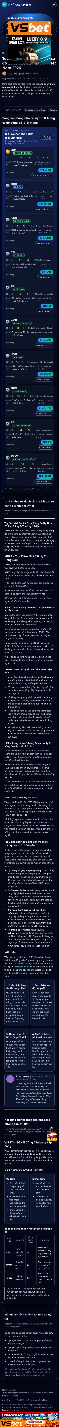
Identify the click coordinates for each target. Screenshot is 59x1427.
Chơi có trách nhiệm (39, 1400)
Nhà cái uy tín (7, 1400)
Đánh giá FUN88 (44, 243)
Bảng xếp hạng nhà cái (35, 110)
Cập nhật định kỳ (47, 137)
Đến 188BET (45, 204)
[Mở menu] (54, 4)
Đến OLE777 (45, 408)
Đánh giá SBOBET (44, 481)
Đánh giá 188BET (44, 209)
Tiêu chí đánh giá (22, 1400)
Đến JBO (47, 442)
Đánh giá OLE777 (44, 413)
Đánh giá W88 (45, 277)
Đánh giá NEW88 (44, 379)
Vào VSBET (45, 170)
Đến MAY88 (45, 340)
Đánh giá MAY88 (44, 345)
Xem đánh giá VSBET (42, 175)
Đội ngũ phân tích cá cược (26, 73)
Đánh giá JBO (45, 447)
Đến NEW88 (45, 374)
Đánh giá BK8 (45, 311)
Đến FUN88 (45, 238)
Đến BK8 (47, 306)
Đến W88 (46, 272)
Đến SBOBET (45, 476)
